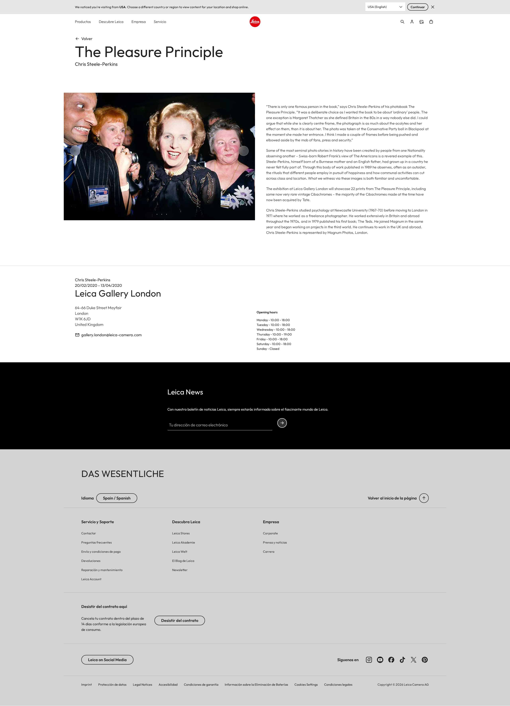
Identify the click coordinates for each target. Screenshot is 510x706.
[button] (424, 498)
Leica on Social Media (107, 659)
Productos (83, 21)
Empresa (138, 21)
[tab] (152, 215)
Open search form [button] (402, 21)
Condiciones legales (338, 684)
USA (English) (377, 7)
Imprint (86, 684)
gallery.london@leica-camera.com (111, 334)
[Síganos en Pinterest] (425, 660)
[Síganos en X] (414, 660)
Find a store (422, 22)
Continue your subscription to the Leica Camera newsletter (282, 423)
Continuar (418, 7)
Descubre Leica (111, 21)
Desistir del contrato (179, 620)
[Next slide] (229, 151)
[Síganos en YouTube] (380, 660)
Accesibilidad (168, 684)
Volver (86, 38)
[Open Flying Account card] (412, 21)
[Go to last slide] (89, 151)
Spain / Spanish (116, 498)
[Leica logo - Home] (255, 21)
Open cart (431, 21)
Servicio (160, 21)
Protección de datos (112, 684)
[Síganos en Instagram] (369, 660)
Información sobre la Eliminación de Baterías (256, 684)
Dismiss (432, 7)
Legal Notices (142, 684)
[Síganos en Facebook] (391, 660)
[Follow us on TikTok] (402, 660)
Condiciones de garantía (201, 684)
